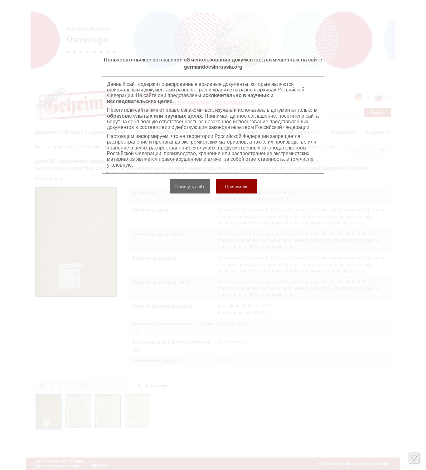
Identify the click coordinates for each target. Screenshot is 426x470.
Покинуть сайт (189, 186)
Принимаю (236, 186)
